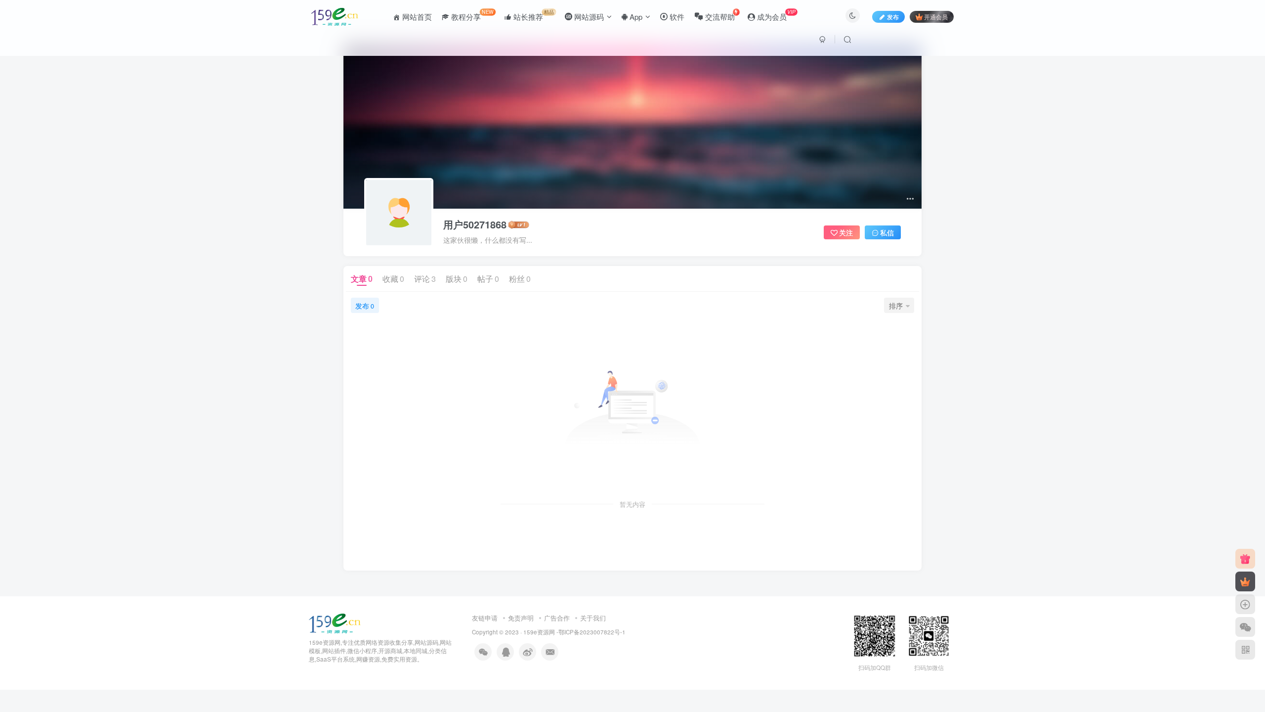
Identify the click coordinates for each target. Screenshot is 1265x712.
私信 (887, 232)
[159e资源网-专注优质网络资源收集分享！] (335, 622)
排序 (896, 306)
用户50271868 (474, 224)
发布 (364, 306)
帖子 (488, 278)
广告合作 (557, 618)
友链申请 (485, 618)
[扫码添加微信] (1245, 627)
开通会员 (936, 16)
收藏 (393, 278)
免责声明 (521, 618)
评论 (425, 278)
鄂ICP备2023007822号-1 (592, 632)
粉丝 (520, 278)
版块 (456, 278)
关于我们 (593, 618)
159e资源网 (539, 632)
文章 (362, 278)
